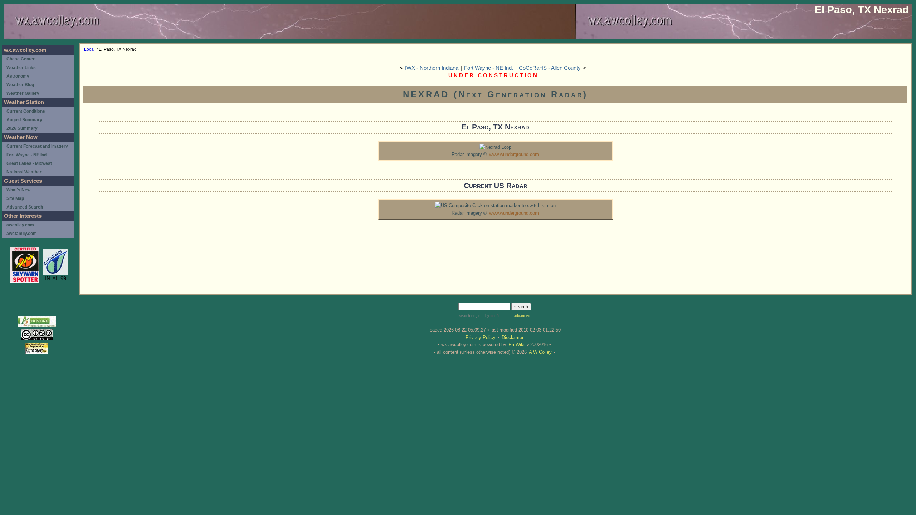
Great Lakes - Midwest (29, 163)
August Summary (24, 119)
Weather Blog (20, 84)
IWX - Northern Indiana (431, 68)
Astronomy (17, 76)
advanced (522, 316)
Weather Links (21, 67)
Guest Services (23, 181)
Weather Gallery (22, 93)
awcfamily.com (21, 233)
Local (89, 49)
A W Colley (540, 352)
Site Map (15, 198)
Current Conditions (25, 111)
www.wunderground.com (514, 154)
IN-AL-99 (55, 278)
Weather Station (24, 102)
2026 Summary (22, 128)
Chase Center (20, 59)
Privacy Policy (481, 337)
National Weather (24, 172)
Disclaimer (512, 337)
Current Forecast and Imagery (37, 146)
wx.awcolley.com (25, 50)
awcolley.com (20, 224)
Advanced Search (24, 207)
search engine (471, 316)
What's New (18, 189)
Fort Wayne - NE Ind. (488, 68)
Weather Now (21, 137)
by (493, 316)
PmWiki (516, 344)
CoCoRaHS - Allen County (550, 68)
